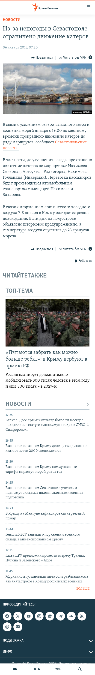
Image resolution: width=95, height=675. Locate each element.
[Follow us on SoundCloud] (71, 616)
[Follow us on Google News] (49, 616)
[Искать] (80, 669)
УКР (58, 669)
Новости (12, 20)
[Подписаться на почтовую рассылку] (17, 626)
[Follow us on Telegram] (60, 616)
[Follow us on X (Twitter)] (17, 616)
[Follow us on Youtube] (28, 616)
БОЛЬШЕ (82, 589)
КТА (37, 669)
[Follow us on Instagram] (39, 616)
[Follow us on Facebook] (7, 616)
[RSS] (81, 616)
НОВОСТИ (18, 404)
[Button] (42, 58)
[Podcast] (7, 626)
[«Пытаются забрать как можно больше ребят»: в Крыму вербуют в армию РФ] (47, 323)
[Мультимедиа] (15, 669)
